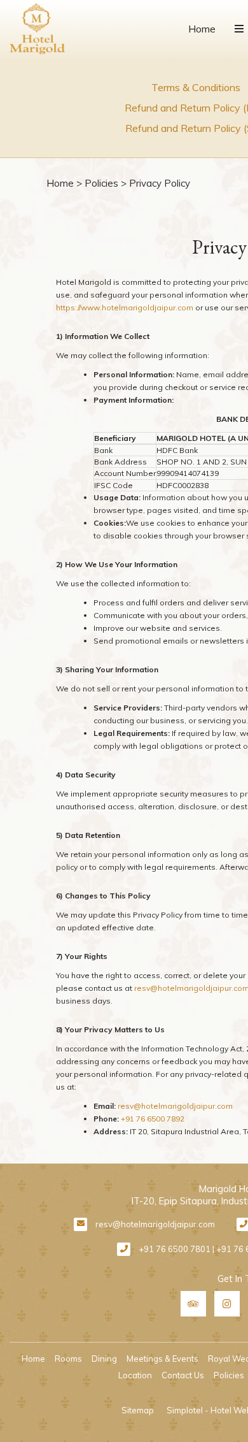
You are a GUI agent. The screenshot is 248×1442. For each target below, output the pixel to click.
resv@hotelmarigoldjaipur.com (175, 1106)
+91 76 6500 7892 (152, 1118)
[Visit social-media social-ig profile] (227, 1303)
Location (135, 1375)
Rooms (68, 1358)
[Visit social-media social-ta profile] (193, 1303)
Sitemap (137, 1410)
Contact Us (183, 1375)
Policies (101, 183)
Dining (104, 1358)
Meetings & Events (162, 1358)
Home (202, 28)
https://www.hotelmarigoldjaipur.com (124, 307)
